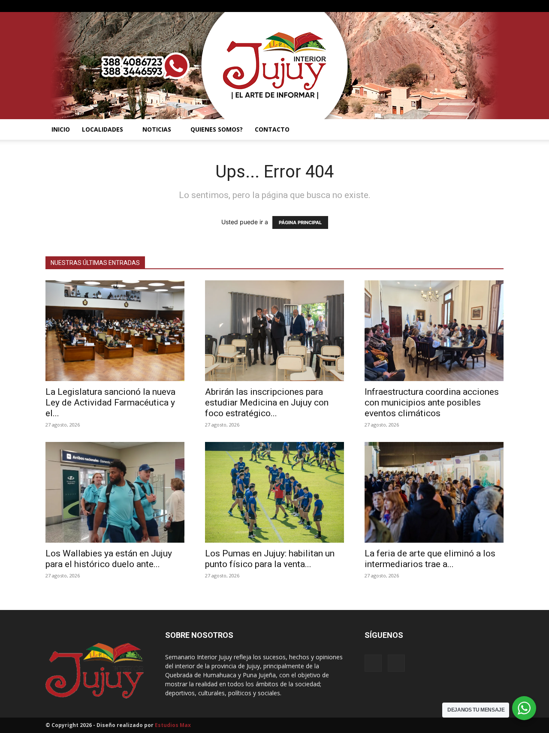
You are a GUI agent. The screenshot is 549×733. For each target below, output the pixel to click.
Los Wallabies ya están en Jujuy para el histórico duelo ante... (108, 558)
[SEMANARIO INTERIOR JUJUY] (274, 65)
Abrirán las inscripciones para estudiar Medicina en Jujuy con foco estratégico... (267, 402)
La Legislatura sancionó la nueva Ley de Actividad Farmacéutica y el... (110, 402)
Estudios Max (173, 725)
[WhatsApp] (497, 6)
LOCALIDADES (102, 129)
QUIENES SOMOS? (216, 129)
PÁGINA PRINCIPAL (300, 222)
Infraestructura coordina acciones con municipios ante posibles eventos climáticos (432, 402)
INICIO (60, 129)
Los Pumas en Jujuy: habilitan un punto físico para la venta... (270, 558)
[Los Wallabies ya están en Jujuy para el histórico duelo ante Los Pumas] (114, 492)
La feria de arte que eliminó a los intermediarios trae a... (430, 558)
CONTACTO (272, 129)
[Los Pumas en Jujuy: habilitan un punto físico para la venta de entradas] (274, 492)
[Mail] (483, 6)
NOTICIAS (156, 129)
